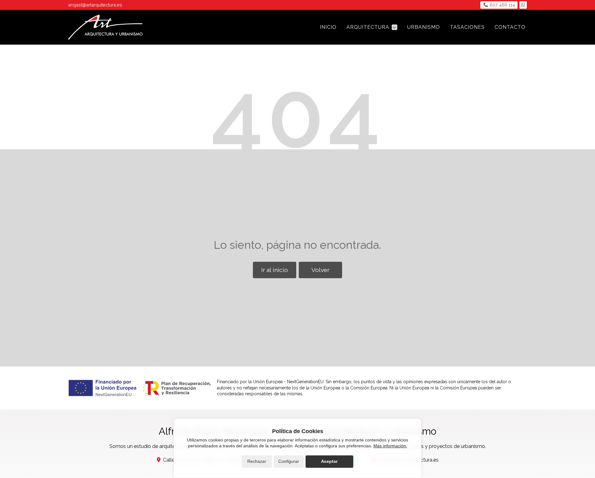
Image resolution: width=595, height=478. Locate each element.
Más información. (390, 445)
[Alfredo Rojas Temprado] (105, 27)
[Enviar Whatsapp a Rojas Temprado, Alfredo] (523, 5)
